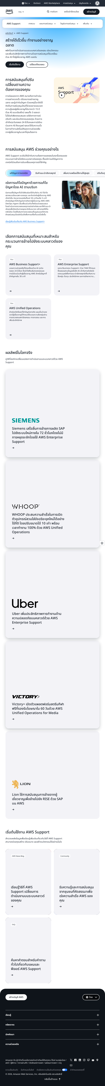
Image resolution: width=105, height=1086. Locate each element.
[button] (91, 12)
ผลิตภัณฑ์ (9, 33)
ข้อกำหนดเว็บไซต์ (27, 1069)
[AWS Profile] (97, 3)
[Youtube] (93, 1060)
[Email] (71, 1065)
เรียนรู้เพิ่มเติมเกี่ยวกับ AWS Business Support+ (25, 221)
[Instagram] (84, 1060)
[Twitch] (89, 1060)
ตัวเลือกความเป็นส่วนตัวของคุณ (49, 1069)
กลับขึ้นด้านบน (50, 1079)
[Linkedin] (80, 1060)
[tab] (18, 173)
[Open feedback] (102, 543)
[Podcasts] (97, 1060)
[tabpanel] (52, 202)
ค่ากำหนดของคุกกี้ (77, 1069)
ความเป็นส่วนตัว (11, 1069)
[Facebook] (75, 1060)
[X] (71, 1060)
